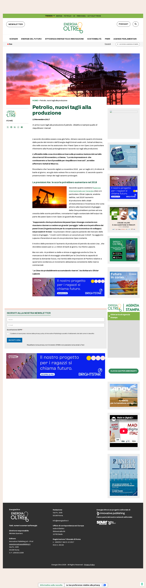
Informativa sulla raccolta (51, 585)
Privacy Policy (89, 565)
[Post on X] (7, 127)
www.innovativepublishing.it (19, 544)
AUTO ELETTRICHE (94, 16)
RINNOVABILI (81, 16)
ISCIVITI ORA (15, 340)
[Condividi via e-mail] (21, 127)
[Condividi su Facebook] (11, 127)
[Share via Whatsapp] (18, 127)
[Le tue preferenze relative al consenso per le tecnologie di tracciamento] (142, 584)
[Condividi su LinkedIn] (14, 127)
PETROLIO (67, 16)
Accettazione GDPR (15, 330)
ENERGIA (59, 16)
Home (35, 100)
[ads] (68, 296)
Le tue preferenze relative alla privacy (83, 585)
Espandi (108, 44)
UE (74, 16)
